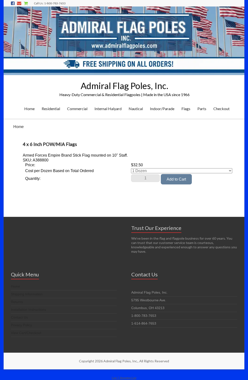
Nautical (136, 108)
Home (29, 108)
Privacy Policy (21, 325)
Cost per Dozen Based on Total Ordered (59, 171)
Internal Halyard (108, 108)
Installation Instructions (28, 310)
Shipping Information (27, 294)
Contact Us (19, 317)
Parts (201, 108)
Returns (17, 302)
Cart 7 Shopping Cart (124, 377)
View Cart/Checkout (26, 333)
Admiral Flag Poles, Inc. (124, 85)
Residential (51, 108)
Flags (185, 108)
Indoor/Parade (162, 108)
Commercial (77, 108)
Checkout (221, 108)
